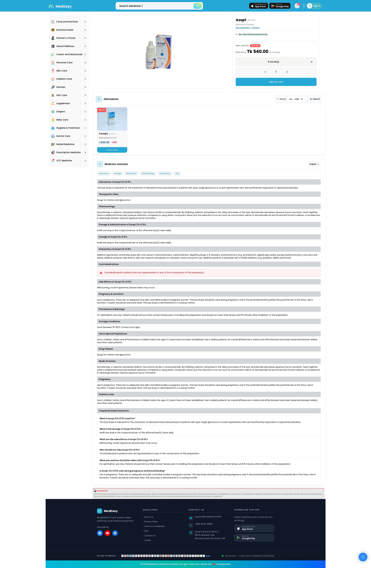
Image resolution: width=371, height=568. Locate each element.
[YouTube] (107, 533)
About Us (148, 516)
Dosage (117, 173)
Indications (104, 173)
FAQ (177, 173)
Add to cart (276, 81)
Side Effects (131, 173)
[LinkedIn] (115, 533)
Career (147, 540)
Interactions (165, 173)
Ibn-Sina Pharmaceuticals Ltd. (253, 34)
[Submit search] (198, 6)
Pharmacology (148, 173)
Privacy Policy (151, 521)
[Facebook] (100, 533)
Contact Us (150, 535)
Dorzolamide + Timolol (248, 27)
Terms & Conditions (154, 526)
